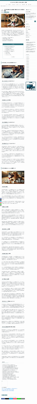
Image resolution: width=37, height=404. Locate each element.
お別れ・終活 (28, 26)
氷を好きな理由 (7, 52)
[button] (3, 398)
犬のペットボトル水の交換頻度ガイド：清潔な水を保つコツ (9, 388)
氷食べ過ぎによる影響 (8, 54)
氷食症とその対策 (8, 53)
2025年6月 (27, 61)
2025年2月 (27, 67)
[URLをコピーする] (23, 398)
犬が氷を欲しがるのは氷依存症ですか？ (10, 46)
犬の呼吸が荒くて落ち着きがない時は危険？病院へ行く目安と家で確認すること (30, 51)
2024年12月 (27, 70)
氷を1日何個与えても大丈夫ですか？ (10, 49)
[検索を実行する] (35, 21)
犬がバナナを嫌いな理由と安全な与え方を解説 (8, 389)
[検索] (35, 0)
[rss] (34, 0)
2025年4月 (27, 64)
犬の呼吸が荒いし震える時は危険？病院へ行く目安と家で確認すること (31, 42)
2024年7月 (27, 78)
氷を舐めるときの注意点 (8, 48)
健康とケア (28, 32)
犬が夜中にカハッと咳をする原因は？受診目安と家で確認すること (31, 47)
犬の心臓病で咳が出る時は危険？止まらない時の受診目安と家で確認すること (31, 44)
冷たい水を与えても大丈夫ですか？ (10, 47)
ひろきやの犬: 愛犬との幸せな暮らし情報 (18, 2)
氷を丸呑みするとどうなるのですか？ (10, 50)
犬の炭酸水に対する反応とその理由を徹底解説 (8, 390)
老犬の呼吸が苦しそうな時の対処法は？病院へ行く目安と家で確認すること (31, 49)
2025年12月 (27, 58)
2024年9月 (27, 75)
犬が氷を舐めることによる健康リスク (9, 51)
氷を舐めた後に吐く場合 (8, 55)
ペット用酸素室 (28, 29)
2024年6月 (27, 79)
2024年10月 (27, 73)
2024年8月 (27, 76)
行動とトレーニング (29, 35)
